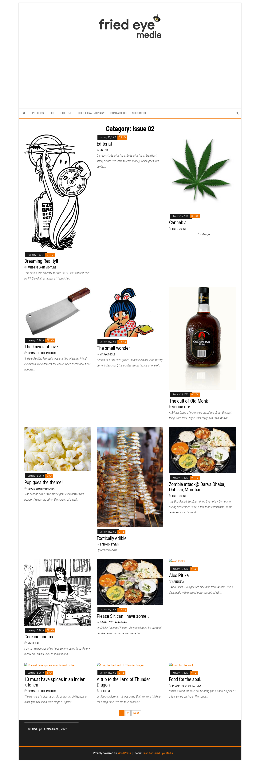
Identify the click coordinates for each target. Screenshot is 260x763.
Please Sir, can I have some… (123, 616)
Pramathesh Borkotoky (42, 353)
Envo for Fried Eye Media (158, 753)
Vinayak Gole (107, 354)
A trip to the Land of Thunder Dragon (123, 682)
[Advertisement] (130, 71)
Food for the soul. (185, 679)
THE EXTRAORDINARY (91, 113)
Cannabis (178, 222)
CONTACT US (118, 113)
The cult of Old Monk (188, 401)
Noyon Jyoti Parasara (41, 488)
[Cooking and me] (57, 592)
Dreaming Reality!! (41, 261)
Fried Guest (179, 228)
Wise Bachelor (181, 407)
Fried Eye (105, 691)
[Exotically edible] (130, 477)
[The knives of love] (57, 311)
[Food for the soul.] (181, 665)
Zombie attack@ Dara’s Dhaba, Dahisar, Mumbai (197, 487)
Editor (104, 150)
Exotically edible (111, 538)
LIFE (52, 113)
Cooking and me (39, 637)
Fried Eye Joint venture (42, 267)
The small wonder (113, 348)
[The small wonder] (130, 312)
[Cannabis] (202, 172)
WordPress (124, 753)
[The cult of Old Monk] (202, 338)
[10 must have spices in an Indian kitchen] (49, 665)
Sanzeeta (178, 581)
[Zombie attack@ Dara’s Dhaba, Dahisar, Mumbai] (202, 450)
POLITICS (38, 113)
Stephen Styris (109, 544)
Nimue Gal (33, 643)
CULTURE (66, 113)
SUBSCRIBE (139, 113)
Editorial (104, 144)
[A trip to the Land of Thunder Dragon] (120, 665)
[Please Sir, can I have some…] (130, 581)
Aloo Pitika (179, 575)
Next (136, 713)
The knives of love (41, 347)
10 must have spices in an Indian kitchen (54, 682)
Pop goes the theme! (43, 482)
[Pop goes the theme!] (57, 449)
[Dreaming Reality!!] (57, 192)
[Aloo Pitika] (177, 561)
